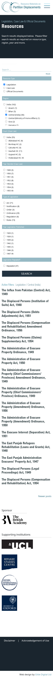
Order (10, 209)
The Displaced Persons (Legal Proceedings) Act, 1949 (20, 470)
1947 (10, 253)
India (11, 104)
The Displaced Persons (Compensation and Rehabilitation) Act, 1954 (26, 481)
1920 (10, 233)
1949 (10, 170)
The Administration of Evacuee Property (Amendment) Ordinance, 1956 (23, 407)
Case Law (11, 88)
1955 (10, 190)
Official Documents (15, 91)
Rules (11, 220)
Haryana (13, 125)
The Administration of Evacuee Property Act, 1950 (21, 361)
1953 (10, 184)
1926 (10, 236)
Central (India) (16, 115)
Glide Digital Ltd (43, 674)
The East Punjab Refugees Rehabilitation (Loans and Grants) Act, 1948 (26, 447)
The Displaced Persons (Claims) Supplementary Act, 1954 (22, 339)
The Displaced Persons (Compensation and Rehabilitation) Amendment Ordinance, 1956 (26, 326)
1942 (10, 243)
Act (10, 203)
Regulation (13, 216)
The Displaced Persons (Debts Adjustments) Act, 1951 (20, 314)
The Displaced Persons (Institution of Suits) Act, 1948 (25, 303)
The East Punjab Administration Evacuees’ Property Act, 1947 (22, 459)
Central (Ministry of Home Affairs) (24, 118)
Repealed (12, 266)
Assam (12, 108)
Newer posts (44, 496)
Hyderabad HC (16, 158)
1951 (10, 177)
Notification (13, 206)
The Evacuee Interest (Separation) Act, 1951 (26, 434)
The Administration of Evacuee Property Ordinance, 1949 (21, 350)
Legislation (11, 84)
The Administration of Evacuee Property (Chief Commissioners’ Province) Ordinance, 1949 (21, 392)
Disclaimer (9, 640)
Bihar (12, 111)
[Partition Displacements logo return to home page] (22, 7)
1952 (10, 180)
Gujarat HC (14, 154)
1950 (10, 173)
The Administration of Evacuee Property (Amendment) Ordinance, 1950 (23, 421)
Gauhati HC (15, 151)
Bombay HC (14, 144)
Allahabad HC (15, 140)
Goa (11, 121)
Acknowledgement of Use (35, 640)
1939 (10, 240)
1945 (10, 247)
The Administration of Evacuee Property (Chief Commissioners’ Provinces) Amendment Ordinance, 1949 (24, 375)
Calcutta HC (14, 147)
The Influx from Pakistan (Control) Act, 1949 (26, 292)
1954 (10, 187)
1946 (10, 250)
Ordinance (13, 213)
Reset (48, 74)
